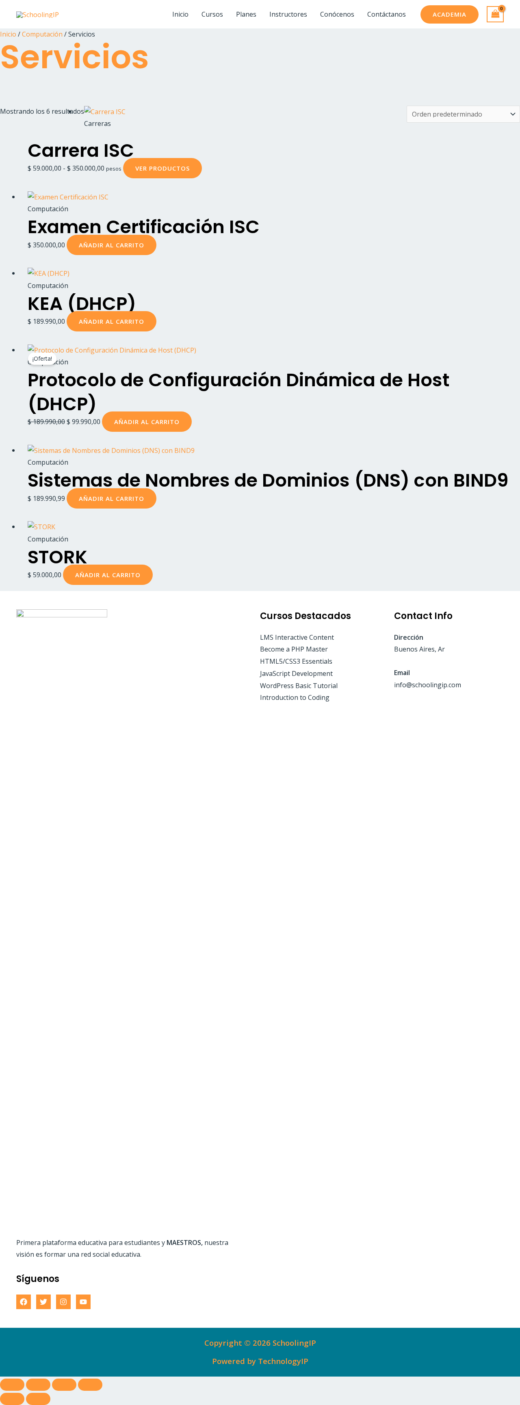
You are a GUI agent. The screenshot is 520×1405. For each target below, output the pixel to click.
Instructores (288, 14)
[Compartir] (64, 1385)
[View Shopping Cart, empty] (495, 14)
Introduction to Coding (294, 697)
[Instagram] (63, 1302)
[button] (449, 14)
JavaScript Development (296, 673)
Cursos (212, 14)
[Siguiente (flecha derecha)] (38, 1399)
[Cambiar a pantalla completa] (38, 1385)
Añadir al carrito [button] (111, 245)
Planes (246, 14)
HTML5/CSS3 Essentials (296, 661)
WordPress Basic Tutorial (299, 685)
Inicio (180, 14)
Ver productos (162, 168)
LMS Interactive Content (297, 637)
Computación (42, 34)
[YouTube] (83, 1302)
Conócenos (337, 14)
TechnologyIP (283, 1361)
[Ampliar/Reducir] (12, 1385)
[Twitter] (43, 1302)
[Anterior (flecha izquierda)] (12, 1399)
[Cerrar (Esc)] (90, 1385)
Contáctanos (386, 14)
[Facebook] (23, 1302)
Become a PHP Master (294, 649)
